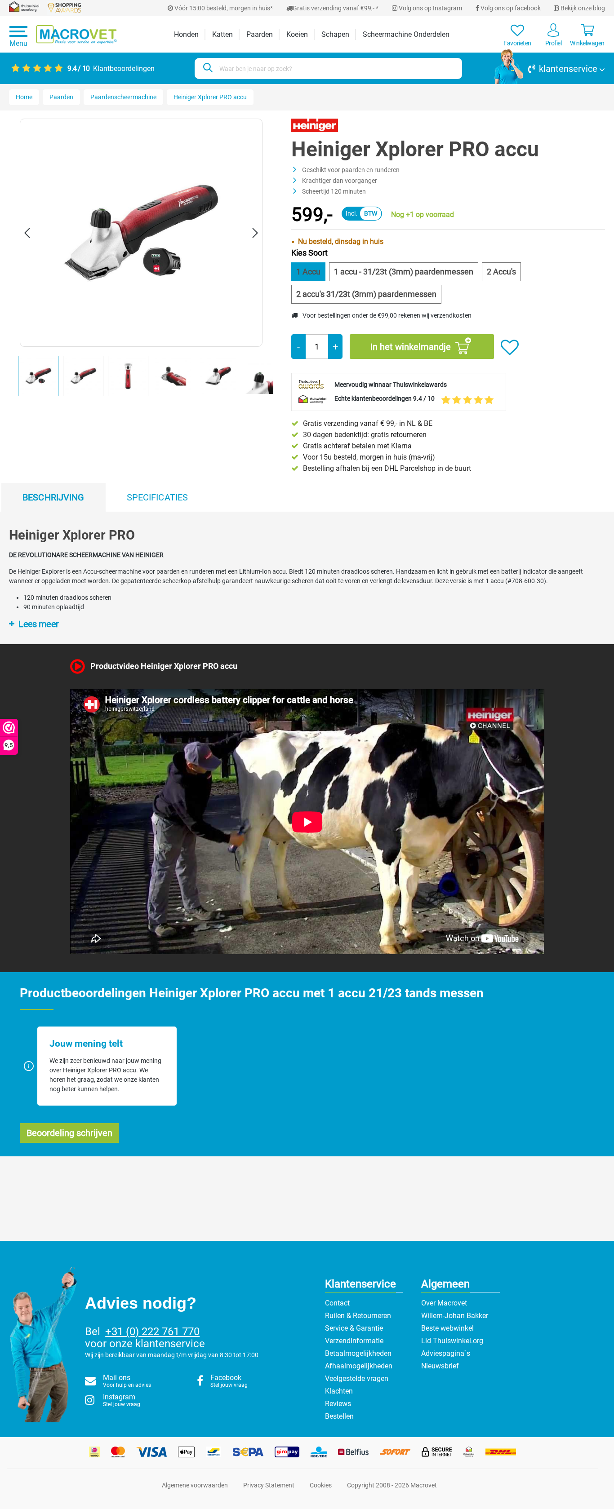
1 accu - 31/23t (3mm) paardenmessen (403, 271)
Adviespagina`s (445, 1353)
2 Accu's (501, 271)
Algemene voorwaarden (195, 1485)
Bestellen (339, 1416)
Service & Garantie (354, 1328)
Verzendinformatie (354, 1340)
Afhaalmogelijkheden (358, 1366)
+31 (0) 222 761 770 (152, 1331)
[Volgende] (255, 233)
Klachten (339, 1391)
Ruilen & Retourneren (358, 1315)
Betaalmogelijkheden (358, 1353)
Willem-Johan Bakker (454, 1315)
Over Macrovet (444, 1303)
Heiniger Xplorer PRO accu (210, 97)
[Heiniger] (314, 124)
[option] (40, 378)
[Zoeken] (206, 68)
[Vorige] (27, 233)
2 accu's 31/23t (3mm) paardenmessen (366, 294)
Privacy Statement (268, 1485)
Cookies (321, 1485)
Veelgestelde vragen (356, 1378)
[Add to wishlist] (510, 348)
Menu (18, 43)
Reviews (338, 1403)
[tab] (53, 497)
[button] (549, 68)
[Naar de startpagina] (76, 34)
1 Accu (308, 271)
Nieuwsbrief (440, 1366)
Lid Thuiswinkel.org (452, 1340)
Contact (337, 1303)
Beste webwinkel (447, 1328)
